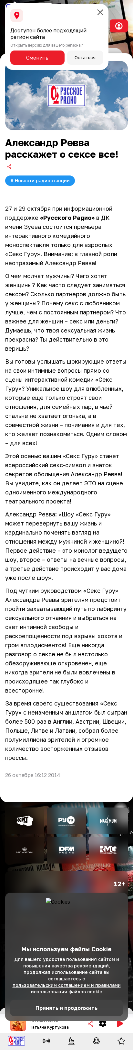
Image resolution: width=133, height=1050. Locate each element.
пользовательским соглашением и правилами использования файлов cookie (67, 988)
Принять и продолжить (66, 1008)
